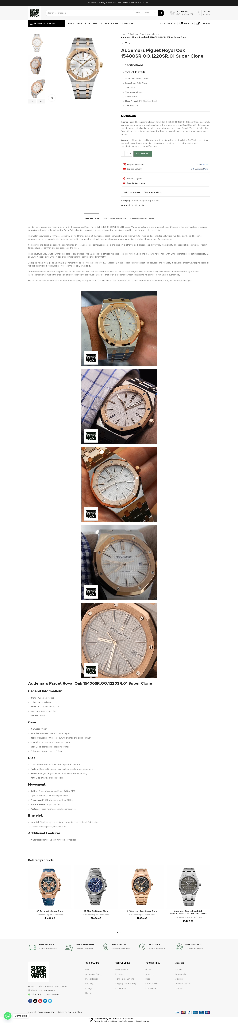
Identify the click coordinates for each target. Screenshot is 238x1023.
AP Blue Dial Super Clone (96, 911)
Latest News (151, 984)
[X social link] (132, 206)
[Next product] (129, 43)
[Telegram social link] (143, 206)
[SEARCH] (161, 13)
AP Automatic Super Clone (49, 911)
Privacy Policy (121, 970)
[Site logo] (34, 13)
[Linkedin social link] (139, 206)
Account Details (182, 984)
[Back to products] (126, 43)
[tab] (91, 217)
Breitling (89, 984)
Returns (119, 974)
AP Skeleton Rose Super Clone (142, 911)
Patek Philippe (91, 979)
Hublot (88, 993)
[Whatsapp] (7, 1016)
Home (124, 34)
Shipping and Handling (125, 984)
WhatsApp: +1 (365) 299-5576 (45, 994)
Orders (178, 970)
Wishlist (179, 989)
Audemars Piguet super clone (143, 34)
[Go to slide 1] (117, 932)
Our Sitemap (151, 989)
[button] (32, 101)
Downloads (180, 974)
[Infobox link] (181, 13)
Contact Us (120, 989)
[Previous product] (122, 43)
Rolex (88, 970)
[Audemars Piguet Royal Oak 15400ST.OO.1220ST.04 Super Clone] (188, 887)
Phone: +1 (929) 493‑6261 (43, 990)
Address (179, 979)
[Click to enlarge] (51, 98)
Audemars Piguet (93, 974)
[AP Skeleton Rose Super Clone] (142, 887)
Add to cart (142, 153)
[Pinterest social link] (136, 206)
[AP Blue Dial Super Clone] (96, 887)
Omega (88, 989)
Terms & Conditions (124, 979)
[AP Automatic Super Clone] (49, 887)
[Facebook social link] (129, 206)
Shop (147, 979)
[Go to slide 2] (120, 932)
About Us (149, 974)
